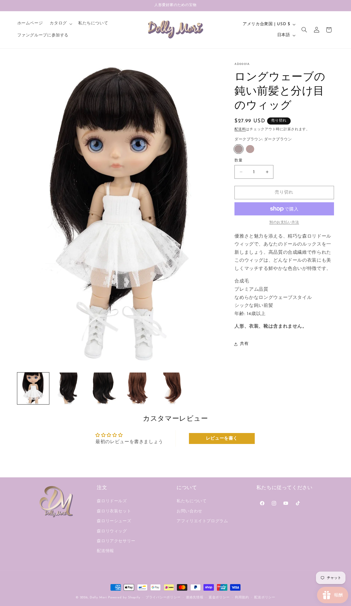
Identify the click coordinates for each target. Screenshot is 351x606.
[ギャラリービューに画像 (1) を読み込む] (33, 388)
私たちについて (191, 502)
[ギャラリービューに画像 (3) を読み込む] (102, 388)
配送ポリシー (264, 597)
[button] (60, 24)
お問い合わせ (189, 511)
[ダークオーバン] (250, 149)
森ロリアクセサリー (116, 541)
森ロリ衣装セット (114, 511)
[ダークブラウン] (238, 149)
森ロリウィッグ (112, 531)
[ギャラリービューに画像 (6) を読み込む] (172, 388)
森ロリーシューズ (114, 522)
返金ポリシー (219, 597)
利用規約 (242, 597)
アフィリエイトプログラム (202, 522)
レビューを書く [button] (222, 438)
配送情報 (105, 551)
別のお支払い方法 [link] (284, 222)
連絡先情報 (194, 597)
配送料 (240, 129)
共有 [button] (244, 344)
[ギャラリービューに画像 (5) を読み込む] (137, 388)
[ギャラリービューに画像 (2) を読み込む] (68, 388)
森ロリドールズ (112, 502)
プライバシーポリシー (163, 597)
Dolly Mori (98, 597)
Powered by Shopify (124, 597)
